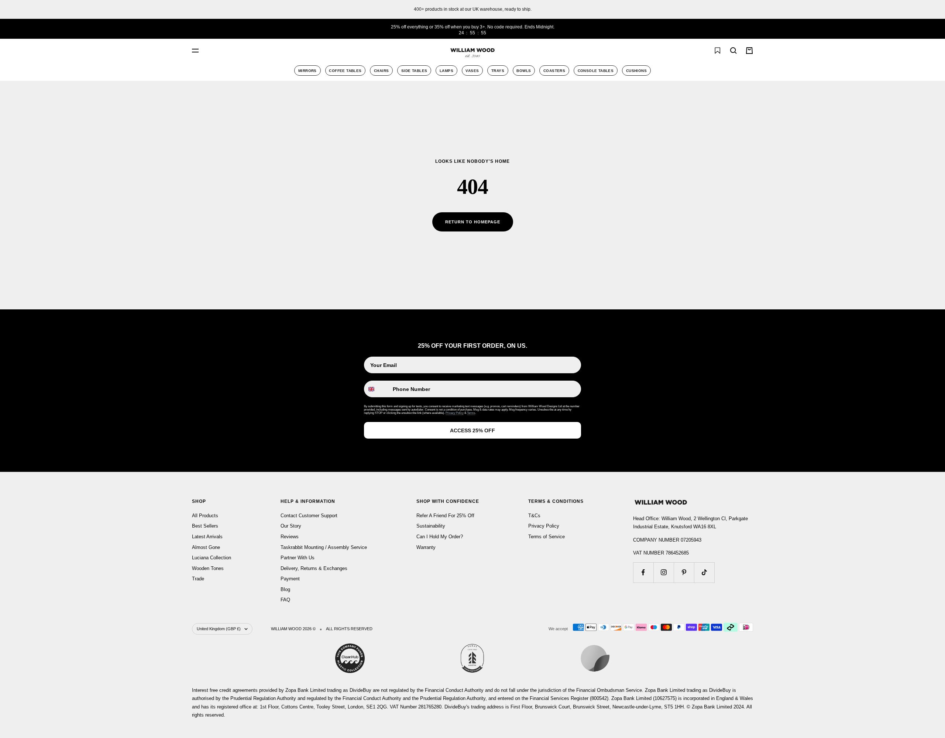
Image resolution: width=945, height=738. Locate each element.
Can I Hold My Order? (439, 536)
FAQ (285, 600)
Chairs (381, 71)
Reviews (290, 536)
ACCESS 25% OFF (472, 430)
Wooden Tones (208, 568)
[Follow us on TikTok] (704, 572)
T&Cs (534, 515)
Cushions (636, 71)
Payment (290, 578)
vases (472, 71)
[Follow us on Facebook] (643, 572)
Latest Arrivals (207, 536)
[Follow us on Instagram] (663, 572)
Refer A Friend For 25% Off (445, 515)
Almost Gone (206, 547)
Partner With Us (298, 557)
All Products (205, 515)
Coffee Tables (345, 71)
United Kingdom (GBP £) (219, 629)
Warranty (426, 547)
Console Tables (596, 71)
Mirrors (307, 71)
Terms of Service (546, 536)
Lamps (446, 71)
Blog (285, 589)
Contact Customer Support (309, 515)
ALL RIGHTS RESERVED (349, 629)
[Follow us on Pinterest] (684, 572)
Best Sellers (205, 526)
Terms (471, 413)
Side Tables (414, 71)
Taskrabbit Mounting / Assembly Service (324, 547)
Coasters (554, 71)
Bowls (523, 71)
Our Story (291, 526)
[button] (701, 51)
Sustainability (430, 526)
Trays (497, 71)
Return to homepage (472, 222)
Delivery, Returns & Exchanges (314, 568)
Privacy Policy (455, 413)
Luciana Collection (211, 557)
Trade (198, 578)
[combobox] (277, 50)
